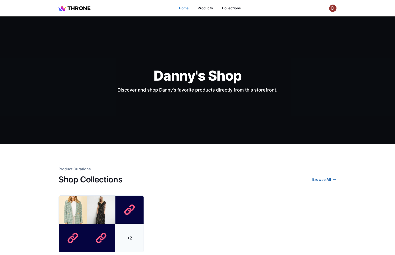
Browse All (321, 179)
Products (205, 8)
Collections (231, 8)
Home (184, 8)
